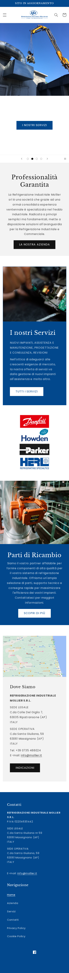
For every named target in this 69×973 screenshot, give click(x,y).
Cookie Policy (16, 936)
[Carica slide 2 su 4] (32, 159)
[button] (5, 15)
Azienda (12, 903)
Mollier (28, 970)
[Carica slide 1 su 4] (28, 159)
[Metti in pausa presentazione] (65, 159)
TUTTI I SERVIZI (26, 391)
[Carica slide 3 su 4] (36, 159)
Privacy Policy (16, 928)
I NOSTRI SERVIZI (34, 125)
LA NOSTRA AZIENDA (34, 244)
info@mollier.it (31, 755)
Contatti (13, 920)
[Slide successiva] (47, 159)
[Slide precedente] (22, 159)
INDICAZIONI (24, 768)
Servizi (11, 911)
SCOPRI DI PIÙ (34, 613)
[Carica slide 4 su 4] (41, 159)
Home (11, 895)
